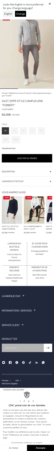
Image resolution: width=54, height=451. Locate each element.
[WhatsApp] (43, 362)
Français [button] (5, 380)
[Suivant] (49, 210)
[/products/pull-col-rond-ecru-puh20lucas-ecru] (34, 210)
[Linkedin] (36, 362)
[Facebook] (10, 362)
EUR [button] (17, 380)
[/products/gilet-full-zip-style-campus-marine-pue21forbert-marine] (12, 210)
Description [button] (8, 171)
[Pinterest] (23, 362)
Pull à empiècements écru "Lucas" (33, 227)
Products (28, 93)
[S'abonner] (48, 348)
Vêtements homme (16, 93)
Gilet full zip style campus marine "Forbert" (10, 227)
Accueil (5, 93)
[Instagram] (3, 362)
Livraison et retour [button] (12, 181)
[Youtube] (17, 362)
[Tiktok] (30, 362)
